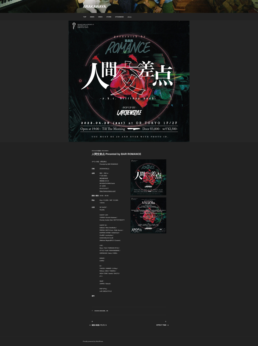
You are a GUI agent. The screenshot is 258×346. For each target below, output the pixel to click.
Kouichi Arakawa (100, 310)
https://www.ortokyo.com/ (107, 191)
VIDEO (100, 17)
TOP (84, 17)
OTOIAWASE (119, 17)
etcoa (129, 17)
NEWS (92, 17)
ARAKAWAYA (94, 6)
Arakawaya (104, 150)
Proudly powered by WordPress (93, 341)
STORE (108, 17)
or (107, 310)
